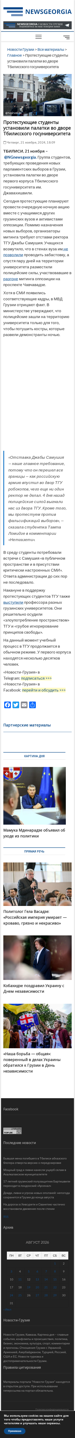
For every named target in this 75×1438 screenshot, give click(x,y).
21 (46, 1287)
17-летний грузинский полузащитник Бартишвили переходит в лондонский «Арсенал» (36, 1183)
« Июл (7, 1309)
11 (20, 1279)
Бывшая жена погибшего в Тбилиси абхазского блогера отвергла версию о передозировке (35, 1160)
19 (28, 1287)
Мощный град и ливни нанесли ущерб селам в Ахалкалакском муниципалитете (34, 1172)
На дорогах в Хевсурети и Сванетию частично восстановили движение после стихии (34, 1206)
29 (55, 1295)
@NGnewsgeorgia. (20, 157)
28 (46, 1295)
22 (55, 1287)
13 (37, 1279)
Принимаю (14, 1431)
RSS (6, 1216)
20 (37, 1287)
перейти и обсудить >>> (44, 690)
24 (11, 1295)
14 (46, 1279)
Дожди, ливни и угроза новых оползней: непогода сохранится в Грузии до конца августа (36, 1195)
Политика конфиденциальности (52, 1409)
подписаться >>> (36, 678)
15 (55, 1279)
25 (20, 1295)
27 (37, 1295)
